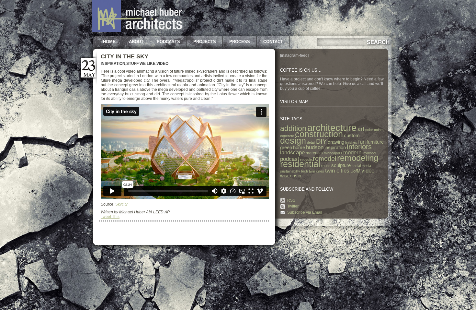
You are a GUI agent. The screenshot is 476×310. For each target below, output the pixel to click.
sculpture (341, 165)
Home (109, 41)
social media (361, 166)
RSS (291, 200)
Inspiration (113, 63)
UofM (355, 171)
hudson (314, 147)
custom (352, 135)
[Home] (137, 31)
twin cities (337, 170)
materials (314, 152)
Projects (204, 41)
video (367, 170)
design (293, 141)
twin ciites (316, 171)
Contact (273, 41)
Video (162, 63)
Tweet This (110, 216)
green (286, 147)
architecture (332, 127)
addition (293, 129)
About (136, 41)
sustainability (290, 171)
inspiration (335, 147)
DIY (321, 141)
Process (239, 41)
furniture (375, 142)
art (360, 129)
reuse (325, 166)
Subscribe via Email (304, 212)
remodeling (357, 158)
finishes (351, 142)
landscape (292, 152)
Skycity (121, 204)
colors (379, 130)
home (299, 147)
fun (362, 141)
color (369, 130)
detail (311, 142)
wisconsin (290, 175)
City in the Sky (124, 56)
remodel (324, 158)
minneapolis (333, 153)
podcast (289, 159)
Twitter (293, 206)
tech (304, 171)
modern (352, 152)
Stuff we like (140, 63)
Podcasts (168, 41)
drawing (336, 142)
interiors (359, 147)
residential (300, 164)
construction (319, 134)
